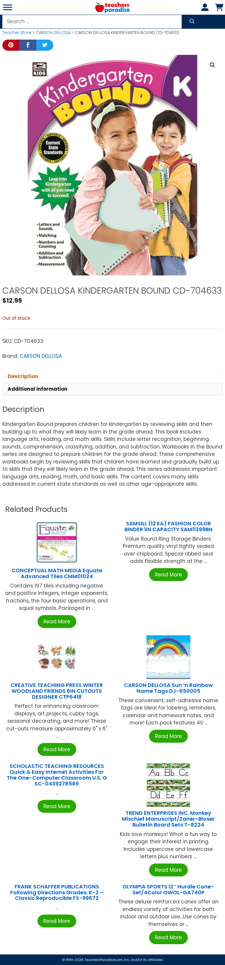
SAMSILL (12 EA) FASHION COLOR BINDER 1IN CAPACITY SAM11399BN (168, 526)
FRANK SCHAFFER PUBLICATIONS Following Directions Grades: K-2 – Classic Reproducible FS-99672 (56, 892)
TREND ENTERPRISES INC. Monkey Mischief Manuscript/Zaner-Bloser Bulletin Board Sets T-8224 (168, 818)
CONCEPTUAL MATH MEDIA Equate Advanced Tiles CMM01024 (56, 573)
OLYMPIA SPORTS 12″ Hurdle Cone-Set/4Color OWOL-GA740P (168, 889)
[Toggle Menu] (7, 7)
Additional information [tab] (37, 388)
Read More (56, 621)
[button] (212, 65)
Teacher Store (16, 32)
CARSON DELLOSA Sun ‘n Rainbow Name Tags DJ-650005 (168, 688)
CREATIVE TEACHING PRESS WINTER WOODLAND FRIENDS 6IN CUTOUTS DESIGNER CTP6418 (57, 690)
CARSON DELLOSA (53, 32)
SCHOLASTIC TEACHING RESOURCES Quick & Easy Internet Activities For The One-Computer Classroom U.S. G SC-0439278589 (57, 774)
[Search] (192, 22)
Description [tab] (23, 376)
